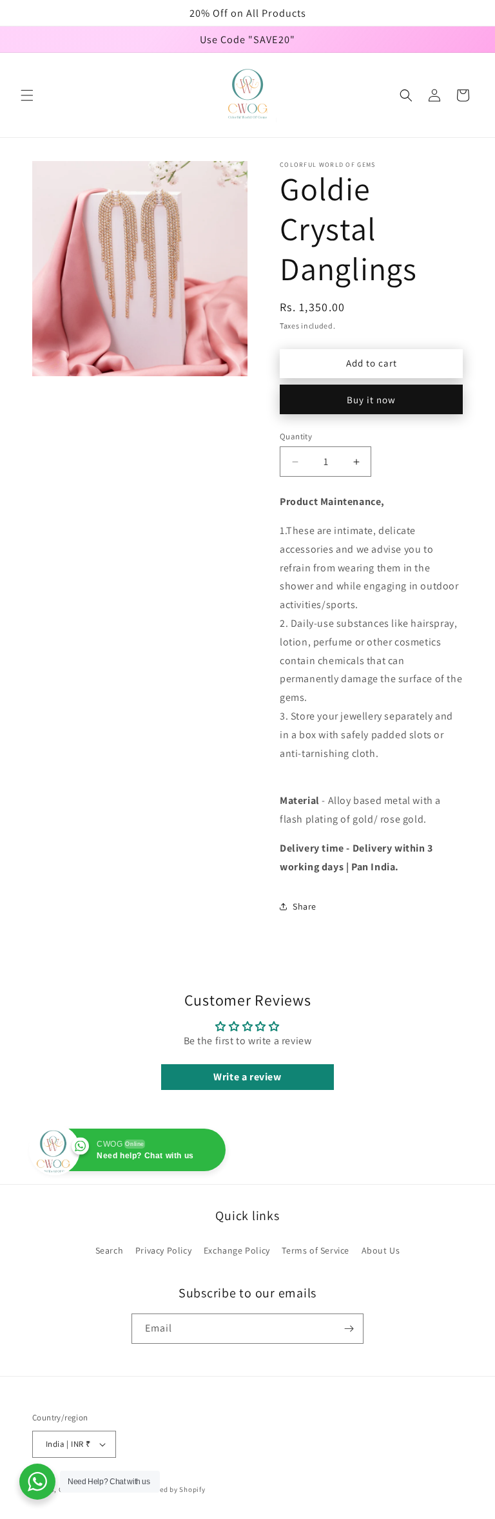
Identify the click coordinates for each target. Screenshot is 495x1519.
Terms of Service (315, 1250)
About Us (381, 1250)
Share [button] (304, 906)
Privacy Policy (163, 1250)
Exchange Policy (237, 1250)
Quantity (296, 436)
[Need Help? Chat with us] (37, 1482)
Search (109, 1250)
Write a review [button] (247, 1077)
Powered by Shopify (172, 1489)
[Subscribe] (349, 1329)
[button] (27, 95)
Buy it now (371, 400)
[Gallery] (140, 268)
